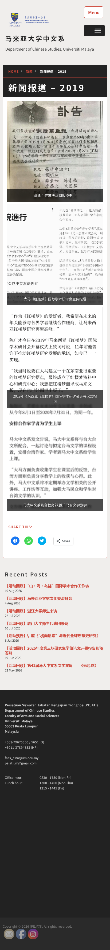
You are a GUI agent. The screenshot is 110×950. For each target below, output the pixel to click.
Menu (94, 12)
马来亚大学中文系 (35, 38)
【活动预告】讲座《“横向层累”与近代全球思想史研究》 (52, 635)
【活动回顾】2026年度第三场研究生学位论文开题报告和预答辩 (54, 650)
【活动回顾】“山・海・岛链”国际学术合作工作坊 (47, 585)
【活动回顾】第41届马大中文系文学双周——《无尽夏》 (51, 665)
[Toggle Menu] (98, 30)
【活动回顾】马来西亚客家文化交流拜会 (38, 598)
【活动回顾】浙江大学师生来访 (31, 610)
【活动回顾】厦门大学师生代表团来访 (36, 623)
